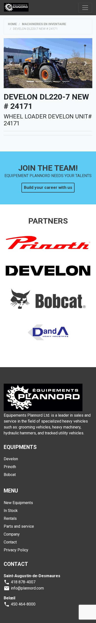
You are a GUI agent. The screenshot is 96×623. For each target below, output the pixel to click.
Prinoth (10, 466)
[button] (10, 63)
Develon (11, 459)
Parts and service (19, 526)
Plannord (16, 7)
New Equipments (18, 502)
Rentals (10, 518)
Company (12, 534)
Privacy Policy (16, 550)
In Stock (11, 510)
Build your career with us (48, 187)
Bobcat (10, 474)
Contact (10, 542)
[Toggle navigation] (85, 8)
